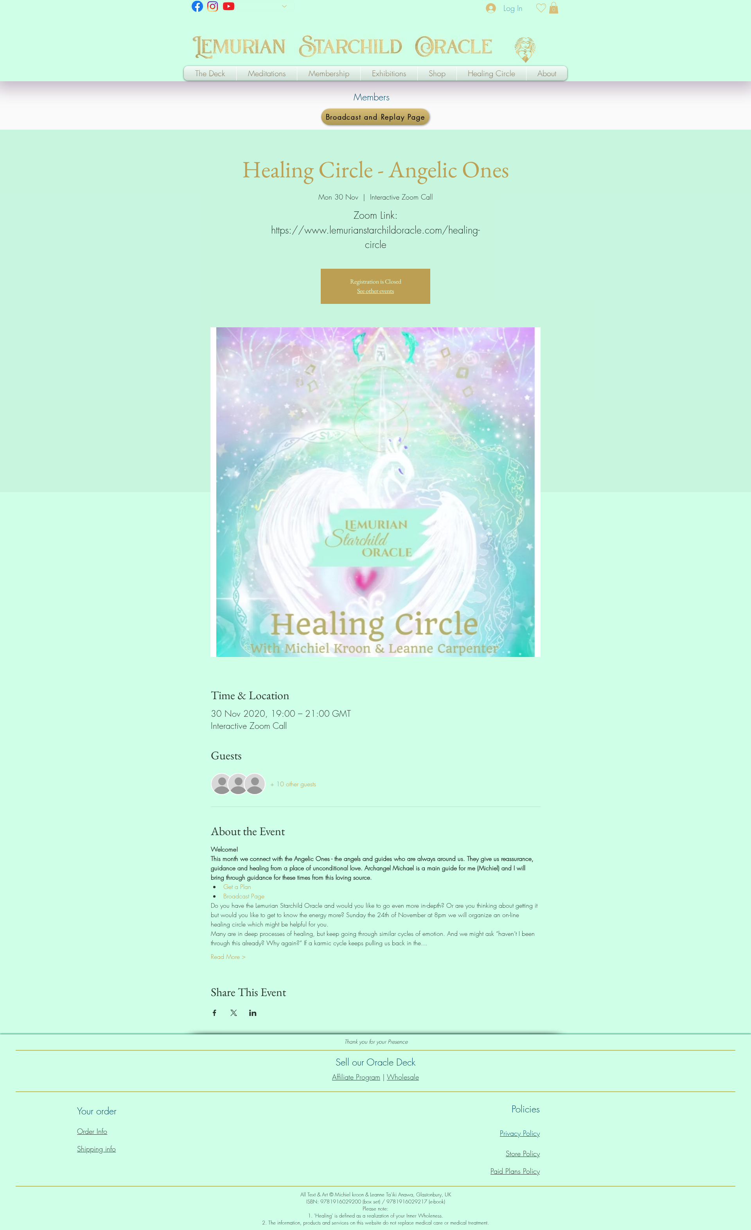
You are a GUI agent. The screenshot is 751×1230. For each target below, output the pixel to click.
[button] (554, 8)
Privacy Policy (520, 1133)
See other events (375, 291)
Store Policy (523, 1153)
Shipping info (96, 1148)
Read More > (228, 956)
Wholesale (403, 1077)
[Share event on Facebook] (214, 1013)
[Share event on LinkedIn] (253, 1013)
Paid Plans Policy (515, 1171)
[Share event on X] (233, 1013)
